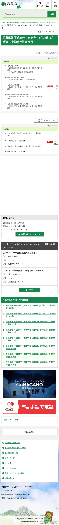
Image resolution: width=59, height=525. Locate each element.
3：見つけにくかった (14, 282)
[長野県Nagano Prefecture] (9, 4)
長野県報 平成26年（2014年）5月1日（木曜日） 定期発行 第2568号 (31, 306)
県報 (23, 22)
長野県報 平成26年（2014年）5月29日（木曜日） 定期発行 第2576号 (30, 363)
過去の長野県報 (32, 22)
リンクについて (10, 468)
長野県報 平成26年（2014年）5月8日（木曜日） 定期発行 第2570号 (31, 314)
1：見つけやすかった (14, 274)
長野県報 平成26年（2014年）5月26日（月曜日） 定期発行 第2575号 (30, 355)
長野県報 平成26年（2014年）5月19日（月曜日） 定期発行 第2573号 (30, 339)
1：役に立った (11, 256)
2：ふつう (9, 260)
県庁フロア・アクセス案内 (15, 473)
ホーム (3, 22)
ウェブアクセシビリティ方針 (15, 448)
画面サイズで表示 (50, 53)
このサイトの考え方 (12, 443)
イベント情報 (13, 420)
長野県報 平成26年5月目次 (16, 300)
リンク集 (8, 463)
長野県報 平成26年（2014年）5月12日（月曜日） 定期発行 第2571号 (30, 322)
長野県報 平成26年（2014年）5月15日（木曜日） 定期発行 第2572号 (30, 331)
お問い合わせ (10, 478)
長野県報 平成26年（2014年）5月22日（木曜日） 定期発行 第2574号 (30, 347)
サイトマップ (10, 458)
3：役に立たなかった (14, 264)
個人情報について (11, 453)
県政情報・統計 (14, 22)
